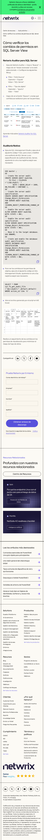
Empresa (9, 388)
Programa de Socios (30, 661)
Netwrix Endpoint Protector (29, 632)
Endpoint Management (10, 629)
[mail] (36, 358)
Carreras (26, 713)
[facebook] (30, 358)
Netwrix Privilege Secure (31, 639)
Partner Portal (28, 673)
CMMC (5, 735)
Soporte (5, 715)
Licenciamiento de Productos (30, 757)
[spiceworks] (37, 789)
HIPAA (5, 741)
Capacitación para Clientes (9, 705)
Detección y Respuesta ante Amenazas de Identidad (10, 637)
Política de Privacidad (31, 744)
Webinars (6, 684)
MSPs (26, 667)
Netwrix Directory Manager (29, 627)
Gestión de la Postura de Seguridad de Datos (11, 622)
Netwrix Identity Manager (32, 636)
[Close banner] (40, 7)
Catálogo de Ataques (10, 687)
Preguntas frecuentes (10, 724)
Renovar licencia (8, 709)
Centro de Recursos (22, 474)
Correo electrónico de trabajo (15, 377)
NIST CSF (6, 745)
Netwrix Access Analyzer (32, 620)
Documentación (8, 669)
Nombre (8, 399)
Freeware (6, 672)
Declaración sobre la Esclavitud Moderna (31, 752)
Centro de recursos (9, 31)
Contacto (27, 725)
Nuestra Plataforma (9, 614)
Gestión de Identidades (10, 632)
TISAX (5, 751)
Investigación (7, 681)
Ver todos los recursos (10, 690)
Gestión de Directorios (10, 626)
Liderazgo (27, 707)
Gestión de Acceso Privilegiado (9, 643)
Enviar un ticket (8, 721)
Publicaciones (7, 678)
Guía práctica (22, 31)
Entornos (6, 647)
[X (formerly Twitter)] (24, 358)
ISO (4, 739)
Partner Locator (29, 670)
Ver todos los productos (31, 642)
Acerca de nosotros (30, 704)
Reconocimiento (29, 719)
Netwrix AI (27, 710)
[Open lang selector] (33, 18)
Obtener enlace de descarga (22, 423)
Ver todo (5, 754)
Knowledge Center (9, 718)
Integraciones (7, 650)
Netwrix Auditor (29, 623)
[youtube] (24, 789)
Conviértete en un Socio (31, 664)
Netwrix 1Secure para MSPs (31, 615)
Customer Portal (8, 701)
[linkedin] (17, 358)
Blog (4, 661)
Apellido (8, 410)
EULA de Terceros (29, 741)
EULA (26, 738)
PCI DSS (5, 748)
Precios (26, 722)
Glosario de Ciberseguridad (8, 665)
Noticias (6, 675)
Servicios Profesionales (10, 712)
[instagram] (30, 789)
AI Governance (8, 617)
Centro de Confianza (31, 747)
